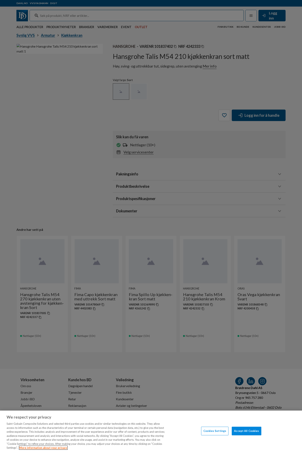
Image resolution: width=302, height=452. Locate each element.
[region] (151, 431)
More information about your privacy (43, 447)
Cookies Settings (214, 431)
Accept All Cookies (246, 431)
